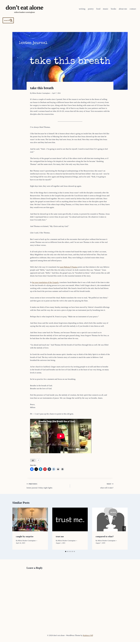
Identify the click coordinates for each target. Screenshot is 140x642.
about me (123, 9)
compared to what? (105, 536)
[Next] (124, 528)
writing (82, 9)
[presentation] (30, 519)
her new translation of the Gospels (45, 282)
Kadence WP (88, 635)
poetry (91, 9)
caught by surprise (24, 536)
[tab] (65, 551)
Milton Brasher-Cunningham (41, 93)
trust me (60, 536)
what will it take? (106, 486)
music (105, 9)
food (98, 9)
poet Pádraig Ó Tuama (68, 267)
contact (133, 9)
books (113, 9)
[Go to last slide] (16, 528)
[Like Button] (33, 460)
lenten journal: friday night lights (39, 486)
